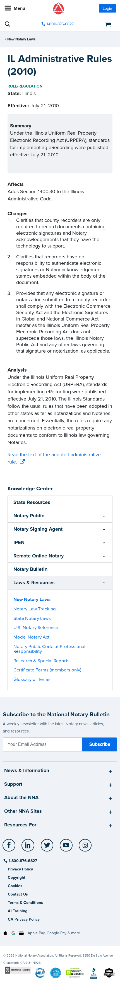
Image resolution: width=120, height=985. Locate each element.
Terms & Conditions (25, 902)
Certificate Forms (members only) (47, 670)
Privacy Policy (20, 869)
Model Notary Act (31, 637)
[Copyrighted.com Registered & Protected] (18, 970)
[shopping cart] (98, 24)
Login (107, 8)
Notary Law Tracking (34, 609)
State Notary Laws (32, 618)
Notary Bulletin (30, 569)
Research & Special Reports (41, 661)
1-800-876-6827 (60, 24)
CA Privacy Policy (24, 919)
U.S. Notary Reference (35, 627)
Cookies (15, 886)
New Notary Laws (21, 39)
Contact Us (18, 894)
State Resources (31, 502)
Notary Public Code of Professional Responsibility (49, 649)
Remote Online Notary (38, 556)
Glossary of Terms (32, 679)
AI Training (17, 911)
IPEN (19, 542)
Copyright (16, 877)
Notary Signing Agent (38, 529)
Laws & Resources (34, 582)
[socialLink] (9, 848)
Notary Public (28, 516)
